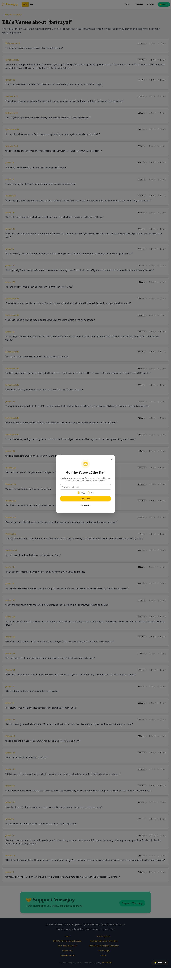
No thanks (85, 505)
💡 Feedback (160, 962)
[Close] (112, 459)
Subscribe (85, 498)
